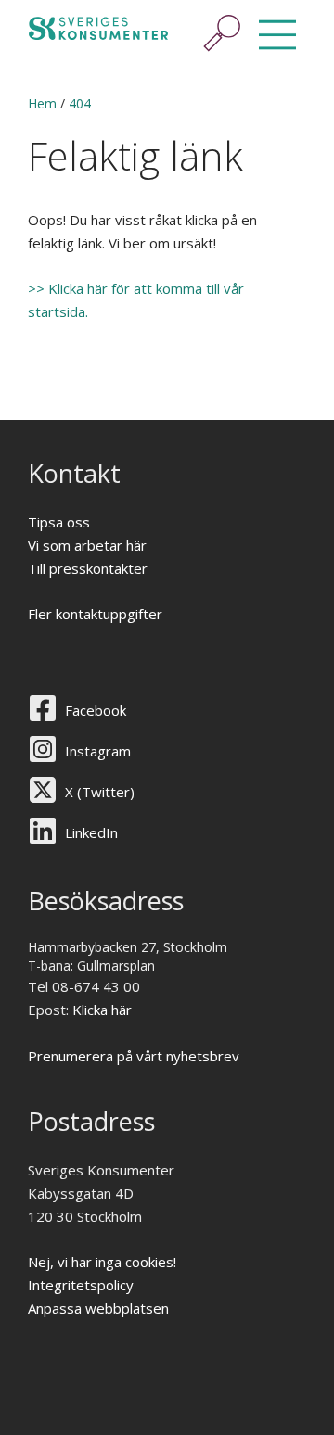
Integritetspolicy (81, 1285)
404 (80, 103)
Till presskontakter (88, 568)
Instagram (98, 751)
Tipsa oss (59, 522)
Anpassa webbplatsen (98, 1308)
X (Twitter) (100, 791)
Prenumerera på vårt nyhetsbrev (133, 1056)
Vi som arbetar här (87, 545)
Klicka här (102, 1009)
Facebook (95, 710)
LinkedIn (91, 832)
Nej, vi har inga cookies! (102, 1261)
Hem (42, 103)
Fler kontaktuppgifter (95, 613)
